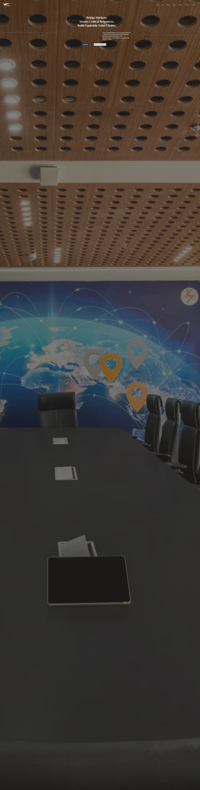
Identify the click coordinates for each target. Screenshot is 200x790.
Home (158, 4)
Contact (194, 4)
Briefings (168, 4)
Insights (180, 4)
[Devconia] (7, 4)
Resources (187, 4)
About (163, 4)
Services (174, 4)
